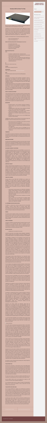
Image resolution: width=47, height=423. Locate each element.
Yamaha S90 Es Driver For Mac (39, 4)
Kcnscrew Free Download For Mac (38, 26)
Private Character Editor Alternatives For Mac (24, 409)
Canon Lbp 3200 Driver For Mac (38, 24)
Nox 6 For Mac (36, 41)
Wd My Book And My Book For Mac (38, 20)
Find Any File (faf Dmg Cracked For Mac (39, 22)
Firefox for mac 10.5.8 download (20, 70)
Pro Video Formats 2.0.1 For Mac (9, 409)
